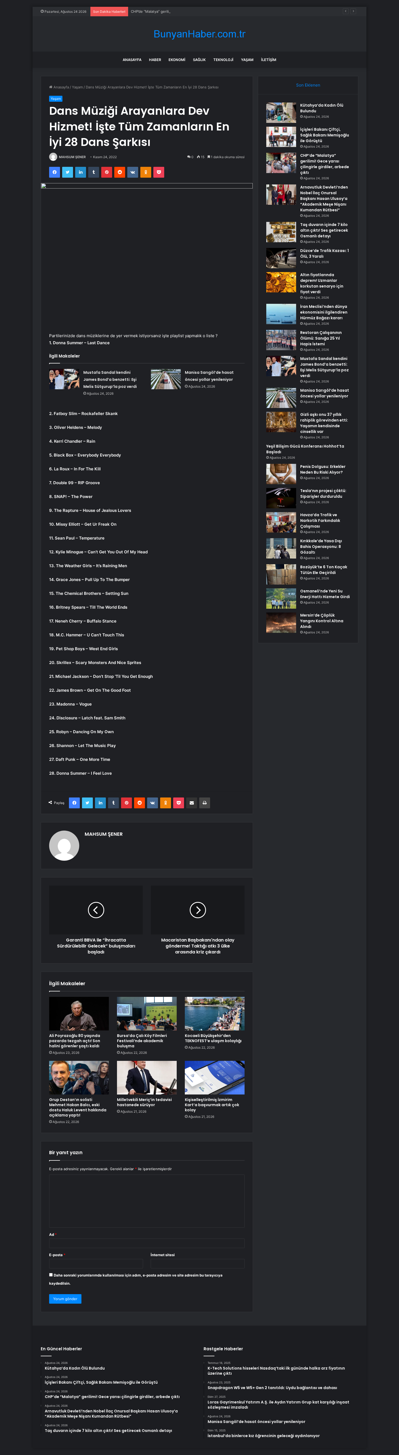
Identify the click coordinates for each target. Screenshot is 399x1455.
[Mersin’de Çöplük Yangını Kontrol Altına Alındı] (281, 622)
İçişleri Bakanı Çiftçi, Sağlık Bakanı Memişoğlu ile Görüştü (324, 135)
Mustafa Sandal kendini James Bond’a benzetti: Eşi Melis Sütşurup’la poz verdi (110, 379)
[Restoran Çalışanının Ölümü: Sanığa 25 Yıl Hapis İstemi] (281, 340)
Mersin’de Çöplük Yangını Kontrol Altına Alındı (321, 620)
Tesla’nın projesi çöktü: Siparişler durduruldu (323, 493)
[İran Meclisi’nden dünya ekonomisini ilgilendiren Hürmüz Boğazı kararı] (281, 314)
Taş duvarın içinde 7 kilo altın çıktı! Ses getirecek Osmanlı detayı (324, 230)
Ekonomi (177, 60)
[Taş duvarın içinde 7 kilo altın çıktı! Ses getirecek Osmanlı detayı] (281, 232)
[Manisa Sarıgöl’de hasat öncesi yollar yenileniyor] (166, 379)
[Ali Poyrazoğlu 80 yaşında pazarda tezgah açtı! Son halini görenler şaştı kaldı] (79, 1013)
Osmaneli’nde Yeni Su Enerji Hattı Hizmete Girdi (325, 593)
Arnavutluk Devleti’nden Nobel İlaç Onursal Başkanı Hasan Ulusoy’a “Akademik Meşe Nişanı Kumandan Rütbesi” (324, 198)
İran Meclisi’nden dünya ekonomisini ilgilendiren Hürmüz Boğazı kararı (323, 312)
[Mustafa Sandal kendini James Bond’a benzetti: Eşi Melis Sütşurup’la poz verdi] (64, 379)
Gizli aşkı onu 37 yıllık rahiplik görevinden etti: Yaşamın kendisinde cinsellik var (324, 423)
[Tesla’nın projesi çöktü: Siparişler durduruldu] (281, 498)
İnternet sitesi (163, 1255)
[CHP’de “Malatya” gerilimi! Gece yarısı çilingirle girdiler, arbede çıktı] (281, 163)
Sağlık (199, 60)
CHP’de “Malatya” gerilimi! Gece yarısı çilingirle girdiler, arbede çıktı (187, 11)
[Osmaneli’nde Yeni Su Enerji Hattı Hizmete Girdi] (281, 598)
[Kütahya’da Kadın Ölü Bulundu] (281, 113)
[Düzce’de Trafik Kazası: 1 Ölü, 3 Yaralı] (281, 258)
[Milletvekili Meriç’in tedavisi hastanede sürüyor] (147, 1078)
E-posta (57, 1255)
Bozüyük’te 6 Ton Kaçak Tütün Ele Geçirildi (323, 569)
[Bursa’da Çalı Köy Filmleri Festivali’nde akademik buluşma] (147, 1013)
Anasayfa (132, 60)
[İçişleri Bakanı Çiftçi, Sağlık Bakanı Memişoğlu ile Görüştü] (281, 137)
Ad (53, 1234)
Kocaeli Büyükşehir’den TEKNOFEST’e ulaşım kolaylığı (213, 1038)
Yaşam (247, 60)
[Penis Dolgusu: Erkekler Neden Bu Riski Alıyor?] (281, 474)
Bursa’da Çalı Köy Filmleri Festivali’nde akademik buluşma (142, 1041)
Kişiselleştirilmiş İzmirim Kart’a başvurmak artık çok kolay (212, 1105)
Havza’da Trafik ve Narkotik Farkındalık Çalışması (320, 520)
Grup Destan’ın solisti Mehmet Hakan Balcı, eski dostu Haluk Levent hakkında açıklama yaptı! (77, 1107)
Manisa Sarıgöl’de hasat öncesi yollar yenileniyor (324, 393)
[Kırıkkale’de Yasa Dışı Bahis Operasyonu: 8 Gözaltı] (281, 548)
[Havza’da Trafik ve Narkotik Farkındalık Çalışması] (281, 522)
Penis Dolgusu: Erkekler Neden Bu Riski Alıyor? (323, 469)
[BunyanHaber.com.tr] (199, 34)
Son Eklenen (308, 85)
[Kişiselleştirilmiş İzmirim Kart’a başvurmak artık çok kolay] (215, 1078)
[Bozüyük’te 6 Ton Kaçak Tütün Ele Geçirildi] (281, 574)
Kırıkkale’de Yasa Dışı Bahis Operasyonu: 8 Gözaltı (321, 546)
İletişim (268, 60)
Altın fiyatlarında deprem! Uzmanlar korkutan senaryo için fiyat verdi (321, 283)
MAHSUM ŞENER (72, 157)
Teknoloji (223, 60)
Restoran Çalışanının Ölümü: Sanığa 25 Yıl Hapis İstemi (321, 338)
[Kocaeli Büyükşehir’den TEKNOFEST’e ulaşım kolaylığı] (215, 1013)
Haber (155, 60)
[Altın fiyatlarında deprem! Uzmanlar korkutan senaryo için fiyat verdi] (281, 282)
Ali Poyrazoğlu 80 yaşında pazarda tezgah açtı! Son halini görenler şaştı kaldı (74, 1041)
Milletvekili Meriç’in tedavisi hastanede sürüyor (144, 1102)
